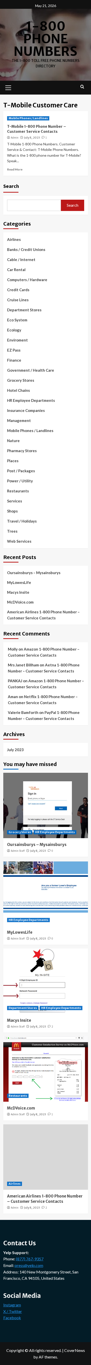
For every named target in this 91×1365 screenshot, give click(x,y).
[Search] (82, 86)
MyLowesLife (19, 582)
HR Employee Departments (31, 400)
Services (14, 501)
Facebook (12, 1317)
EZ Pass (13, 350)
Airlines (14, 239)
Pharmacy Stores (22, 450)
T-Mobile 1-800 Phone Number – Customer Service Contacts (36, 129)
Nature (13, 440)
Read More (14, 169)
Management (19, 420)
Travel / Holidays (22, 521)
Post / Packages (21, 470)
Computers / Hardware (27, 279)
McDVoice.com (20, 602)
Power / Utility (20, 481)
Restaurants (18, 491)
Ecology (14, 330)
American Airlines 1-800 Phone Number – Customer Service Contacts (43, 615)
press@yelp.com (29, 1265)
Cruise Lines (18, 299)
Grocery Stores (20, 380)
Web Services (19, 541)
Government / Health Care (30, 370)
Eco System (17, 320)
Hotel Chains (18, 390)
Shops (12, 511)
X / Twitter (12, 1311)
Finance (14, 360)
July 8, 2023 (32, 137)
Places (12, 460)
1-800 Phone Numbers (45, 38)
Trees (12, 531)
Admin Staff (18, 850)
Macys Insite (18, 592)
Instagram (12, 1304)
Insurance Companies (26, 410)
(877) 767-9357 (29, 1258)
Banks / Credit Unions (26, 249)
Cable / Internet (21, 259)
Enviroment (17, 340)
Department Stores (24, 310)
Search (11, 186)
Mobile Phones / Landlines (28, 118)
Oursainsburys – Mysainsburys (33, 572)
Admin (14, 137)
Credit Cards (18, 289)
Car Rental (16, 269)
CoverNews (74, 1350)
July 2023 (15, 749)
